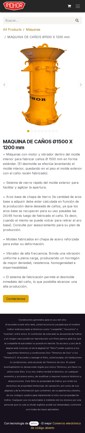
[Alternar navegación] (78, 6)
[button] (4, 84)
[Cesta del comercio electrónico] (69, 6)
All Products (12, 29)
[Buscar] (77, 20)
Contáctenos (15, 299)
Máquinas (33, 29)
